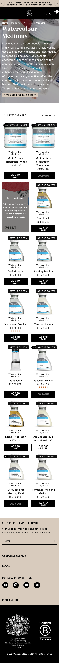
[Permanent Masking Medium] (43, 467)
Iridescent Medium (43, 380)
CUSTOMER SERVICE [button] (14, 555)
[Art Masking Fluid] (43, 414)
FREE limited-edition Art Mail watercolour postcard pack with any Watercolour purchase (29, 4)
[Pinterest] (37, 585)
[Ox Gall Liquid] (15, 248)
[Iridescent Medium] (43, 358)
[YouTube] (26, 585)
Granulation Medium (15, 324)
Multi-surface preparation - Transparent (43, 162)
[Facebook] (5, 585)
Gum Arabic (43, 218)
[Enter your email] (54, 541)
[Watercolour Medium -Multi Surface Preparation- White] (15, 135)
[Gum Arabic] (43, 195)
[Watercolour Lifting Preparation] (15, 414)
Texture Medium (43, 324)
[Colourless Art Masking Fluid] (15, 467)
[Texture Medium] (43, 301)
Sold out (37, 125)
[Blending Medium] (43, 248)
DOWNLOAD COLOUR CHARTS (20, 95)
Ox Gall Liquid (16, 271)
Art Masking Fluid (43, 436)
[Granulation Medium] (15, 301)
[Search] (45, 13)
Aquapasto (15, 380)
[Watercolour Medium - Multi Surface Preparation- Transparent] (43, 135)
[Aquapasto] (15, 358)
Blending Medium (43, 271)
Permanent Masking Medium (43, 491)
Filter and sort (16, 115)
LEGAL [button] (6, 565)
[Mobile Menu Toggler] (3, 13)
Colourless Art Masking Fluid (15, 491)
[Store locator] (50, 13)
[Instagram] (16, 585)
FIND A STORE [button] (10, 600)
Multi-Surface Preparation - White (16, 160)
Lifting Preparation (15, 436)
